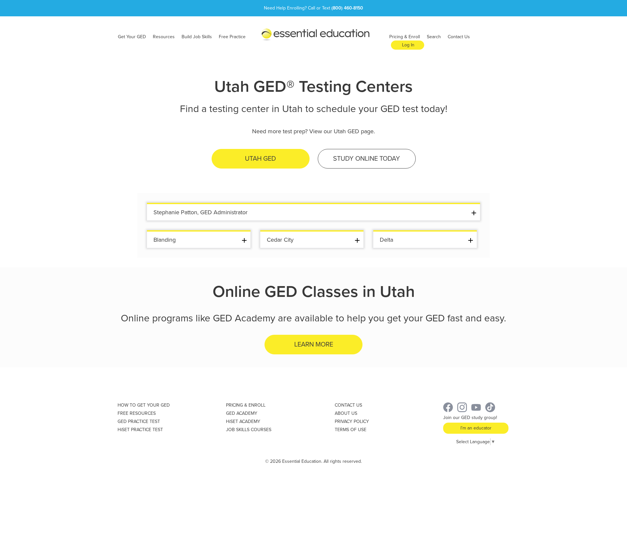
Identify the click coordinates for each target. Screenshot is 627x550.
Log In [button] (408, 44)
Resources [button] (164, 36)
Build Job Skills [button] (197, 36)
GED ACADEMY (241, 413)
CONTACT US (348, 405)
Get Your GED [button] (132, 36)
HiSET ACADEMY (243, 421)
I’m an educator (475, 428)
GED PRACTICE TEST (139, 421)
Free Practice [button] (232, 36)
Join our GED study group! (470, 417)
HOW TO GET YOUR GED (144, 405)
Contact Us (459, 36)
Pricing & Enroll (404, 36)
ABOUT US (346, 413)
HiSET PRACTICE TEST (140, 429)
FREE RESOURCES (137, 413)
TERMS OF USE (350, 429)
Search (434, 36)
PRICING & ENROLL (245, 405)
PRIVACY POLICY (352, 421)
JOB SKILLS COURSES (248, 429)
